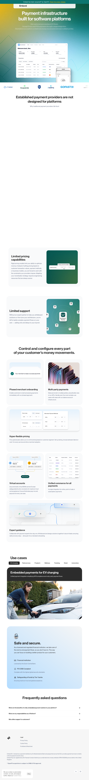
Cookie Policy (24, 743)
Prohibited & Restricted (26, 746)
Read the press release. (58, 2)
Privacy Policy (24, 740)
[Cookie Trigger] (76, 771)
